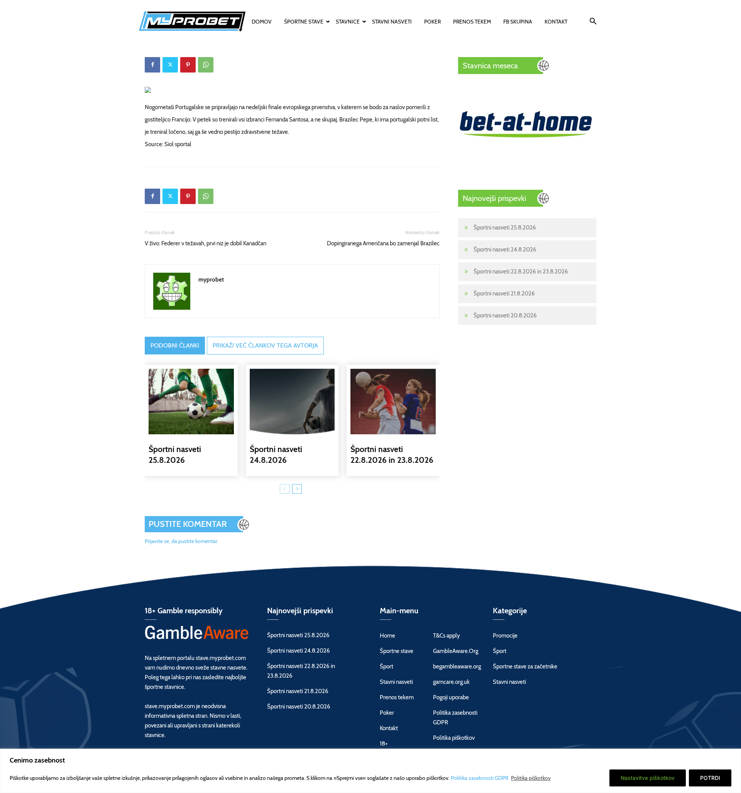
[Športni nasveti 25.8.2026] (191, 401)
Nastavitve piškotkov (648, 777)
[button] (593, 22)
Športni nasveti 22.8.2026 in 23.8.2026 (521, 271)
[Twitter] (170, 65)
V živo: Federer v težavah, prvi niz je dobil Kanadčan (205, 243)
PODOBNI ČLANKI (175, 345)
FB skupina (517, 21)
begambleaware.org (457, 666)
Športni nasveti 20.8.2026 (505, 315)
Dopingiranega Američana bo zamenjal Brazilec (383, 243)
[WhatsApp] (205, 65)
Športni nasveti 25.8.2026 (505, 227)
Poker (432, 21)
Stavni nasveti (392, 21)
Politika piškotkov (531, 777)
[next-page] (297, 489)
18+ (384, 743)
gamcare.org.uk (451, 681)
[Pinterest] (188, 65)
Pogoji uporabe (451, 697)
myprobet (211, 279)
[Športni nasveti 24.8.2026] (292, 401)
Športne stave (303, 21)
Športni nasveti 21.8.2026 (504, 293)
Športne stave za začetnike (525, 666)
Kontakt (556, 21)
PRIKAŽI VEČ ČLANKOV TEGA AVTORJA (265, 345)
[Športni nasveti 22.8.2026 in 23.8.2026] (393, 401)
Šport (386, 666)
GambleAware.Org (455, 651)
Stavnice (348, 21)
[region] (370, 771)
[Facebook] (152, 65)
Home (387, 635)
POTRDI (710, 777)
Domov (262, 21)
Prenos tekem (472, 21)
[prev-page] (284, 489)
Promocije (505, 635)
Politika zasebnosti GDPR (480, 777)
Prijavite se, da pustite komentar (181, 541)
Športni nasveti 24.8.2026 (505, 249)
